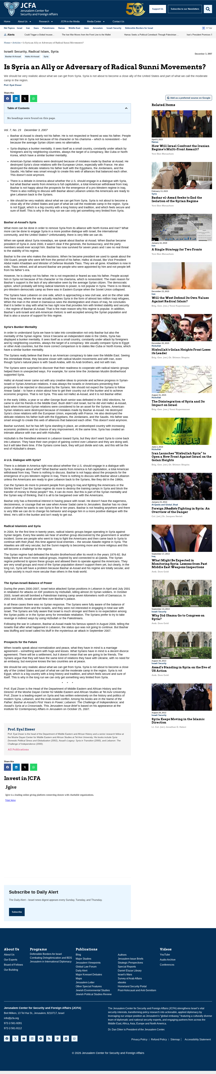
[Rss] (49, 1038)
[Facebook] (7, 1038)
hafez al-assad (32, 56)
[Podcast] (57, 1038)
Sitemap (175, 1039)
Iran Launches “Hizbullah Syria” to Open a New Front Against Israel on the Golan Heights (181, 457)
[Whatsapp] (74, 1038)
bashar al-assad (13, 56)
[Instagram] (32, 1038)
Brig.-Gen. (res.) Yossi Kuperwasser (171, 306)
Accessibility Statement (198, 1039)
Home (7, 21)
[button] (7, 98)
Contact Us (118, 21)
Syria (55, 51)
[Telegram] (41, 1038)
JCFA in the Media (70, 21)
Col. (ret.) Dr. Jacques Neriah (167, 516)
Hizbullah (156, 346)
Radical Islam (38, 51)
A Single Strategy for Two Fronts (177, 249)
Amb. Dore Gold (160, 571)
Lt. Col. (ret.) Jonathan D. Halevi (169, 727)
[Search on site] (208, 9)
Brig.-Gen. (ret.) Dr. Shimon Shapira (170, 357)
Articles (16, 43)
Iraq (153, 556)
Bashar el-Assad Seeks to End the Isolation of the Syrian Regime (177, 199)
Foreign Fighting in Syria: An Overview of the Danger (181, 510)
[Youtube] (24, 1038)
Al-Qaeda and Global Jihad (165, 504)
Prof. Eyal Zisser (13, 85)
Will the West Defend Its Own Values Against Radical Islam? (180, 299)
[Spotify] (66, 1038)
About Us (23, 21)
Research (44, 21)
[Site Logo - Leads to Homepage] (31, 9)
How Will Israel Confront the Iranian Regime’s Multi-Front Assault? (180, 147)
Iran (153, 245)
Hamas (155, 142)
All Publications (18, 749)
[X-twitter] (15, 1038)
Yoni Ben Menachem (163, 154)
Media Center (94, 21)
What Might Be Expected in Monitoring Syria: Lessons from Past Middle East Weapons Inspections (179, 564)
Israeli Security (15, 51)
